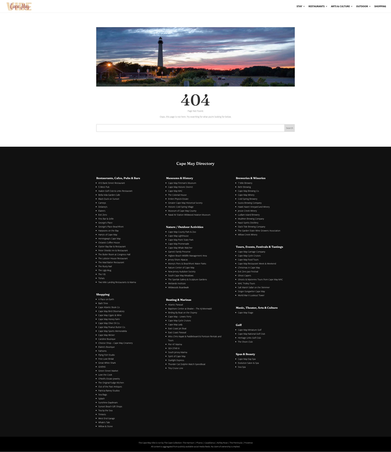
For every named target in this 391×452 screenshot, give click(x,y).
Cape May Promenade (178, 243)
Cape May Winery (246, 194)
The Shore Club (245, 341)
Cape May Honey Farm (109, 319)
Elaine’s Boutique (106, 346)
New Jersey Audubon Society (181, 271)
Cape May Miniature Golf (249, 329)
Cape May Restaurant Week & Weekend (257, 263)
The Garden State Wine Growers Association (259, 230)
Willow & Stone (105, 426)
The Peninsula (236, 442)
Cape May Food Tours (248, 259)
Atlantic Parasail (175, 304)
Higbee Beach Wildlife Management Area (187, 255)
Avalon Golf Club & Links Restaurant (115, 190)
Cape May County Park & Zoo (182, 231)
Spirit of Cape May (176, 356)
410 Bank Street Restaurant (111, 183)
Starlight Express (176, 360)
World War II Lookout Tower (251, 295)
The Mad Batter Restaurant (111, 262)
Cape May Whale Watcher (180, 247)
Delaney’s (102, 206)
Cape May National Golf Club (251, 333)
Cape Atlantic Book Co (109, 307)
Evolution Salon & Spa (248, 362)
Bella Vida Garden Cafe (109, 194)
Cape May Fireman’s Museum (182, 183)
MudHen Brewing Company (251, 218)
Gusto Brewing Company (249, 202)
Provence (248, 442)
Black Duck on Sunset (108, 198)
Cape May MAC (175, 190)
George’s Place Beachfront (111, 226)
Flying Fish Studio (106, 354)
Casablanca (210, 442)
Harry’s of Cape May (107, 234)
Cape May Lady (175, 324)
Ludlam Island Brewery (248, 214)
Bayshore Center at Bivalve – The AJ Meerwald (190, 308)
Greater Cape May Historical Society (185, 202)
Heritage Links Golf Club (249, 337)
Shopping (380, 6)
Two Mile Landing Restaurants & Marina (117, 282)
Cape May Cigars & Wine (110, 315)
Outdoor (362, 6)
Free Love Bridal (106, 358)
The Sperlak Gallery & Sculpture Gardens (187, 279)
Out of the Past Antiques (110, 386)
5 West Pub (103, 186)
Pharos (199, 442)
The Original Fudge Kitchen (111, 382)
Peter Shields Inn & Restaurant (113, 250)
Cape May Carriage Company (251, 251)
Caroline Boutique (106, 339)
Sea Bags (102, 394)
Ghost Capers (244, 275)
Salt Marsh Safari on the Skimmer (254, 287)
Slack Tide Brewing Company (251, 226)
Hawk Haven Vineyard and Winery (254, 206)
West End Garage (106, 418)
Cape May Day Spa (247, 359)
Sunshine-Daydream (108, 402)
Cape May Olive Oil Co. (109, 323)
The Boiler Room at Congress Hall (114, 254)
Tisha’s (101, 278)
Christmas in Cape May (249, 267)
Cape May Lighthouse (178, 235)
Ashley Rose (222, 442)
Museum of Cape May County (182, 210)
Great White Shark (107, 362)
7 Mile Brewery (245, 183)
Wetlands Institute (177, 283)
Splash (101, 398)
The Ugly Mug (104, 270)
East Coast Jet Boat (177, 328)
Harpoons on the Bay (108, 230)
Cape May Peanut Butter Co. (111, 327)
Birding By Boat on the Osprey (182, 312)
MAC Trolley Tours (246, 283)
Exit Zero (102, 214)
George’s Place (105, 222)
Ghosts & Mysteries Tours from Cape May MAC (260, 279)
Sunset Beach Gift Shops (110, 406)
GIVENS (102, 366)
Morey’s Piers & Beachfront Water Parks (187, 263)
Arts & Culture (340, 6)
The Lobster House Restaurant (113, 258)
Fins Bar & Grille (106, 218)
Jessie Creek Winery (247, 210)
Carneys (102, 202)
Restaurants (317, 6)
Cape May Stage (245, 312)
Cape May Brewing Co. (248, 190)
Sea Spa (242, 366)
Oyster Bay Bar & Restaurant (112, 246)
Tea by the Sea (105, 410)
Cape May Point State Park (180, 239)
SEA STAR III (174, 348)
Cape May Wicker (106, 335)
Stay (299, 6)
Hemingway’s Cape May (109, 238)
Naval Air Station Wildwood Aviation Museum (189, 214)
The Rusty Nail (105, 266)
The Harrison (188, 442)
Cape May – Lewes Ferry (179, 316)
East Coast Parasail (177, 332)
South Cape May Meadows (181, 275)
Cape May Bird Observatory (111, 311)
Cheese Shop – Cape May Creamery (115, 342)
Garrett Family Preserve (179, 251)
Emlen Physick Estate (178, 198)
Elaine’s (101, 210)
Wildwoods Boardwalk (178, 287)
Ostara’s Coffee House (109, 242)
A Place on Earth (106, 299)
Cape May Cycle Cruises (179, 320)
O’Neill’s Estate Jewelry (109, 378)
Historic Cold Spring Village (181, 206)
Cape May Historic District (180, 186)
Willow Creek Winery (247, 234)
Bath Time (103, 303)
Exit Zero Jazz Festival (248, 271)
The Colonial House (177, 194)
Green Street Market (108, 370)
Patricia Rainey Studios (109, 390)
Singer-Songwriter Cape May (251, 291)
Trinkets (102, 414)
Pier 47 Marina (175, 344)
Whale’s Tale (104, 422)
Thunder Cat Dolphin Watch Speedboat (186, 364)
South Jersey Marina (177, 352)
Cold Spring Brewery (247, 198)
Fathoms (102, 350)
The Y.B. (102, 274)
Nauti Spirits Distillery (248, 222)
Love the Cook (105, 374)
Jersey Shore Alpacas (178, 259)
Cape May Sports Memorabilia (112, 331)
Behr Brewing (244, 186)
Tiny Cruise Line (175, 368)
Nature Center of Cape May (181, 267)
